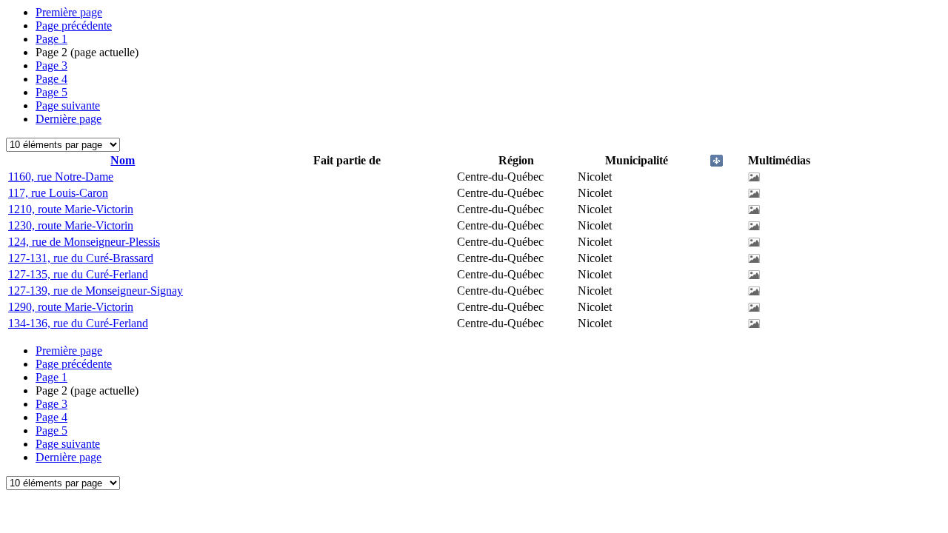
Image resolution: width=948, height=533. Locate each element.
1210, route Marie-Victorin (70, 209)
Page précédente (74, 25)
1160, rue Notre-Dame (60, 176)
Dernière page (68, 119)
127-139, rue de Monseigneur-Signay (95, 290)
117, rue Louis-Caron (58, 193)
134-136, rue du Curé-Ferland (78, 323)
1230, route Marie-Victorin (70, 225)
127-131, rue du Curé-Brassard (80, 258)
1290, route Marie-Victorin (70, 307)
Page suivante (68, 105)
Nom (122, 160)
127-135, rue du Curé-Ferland (78, 274)
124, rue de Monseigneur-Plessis (84, 241)
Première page (69, 12)
